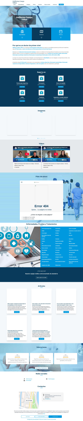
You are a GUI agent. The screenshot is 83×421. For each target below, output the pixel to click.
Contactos (55, 4)
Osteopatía (57, 228)
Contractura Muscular (73, 250)
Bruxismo (57, 252)
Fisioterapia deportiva (46, 228)
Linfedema (57, 245)
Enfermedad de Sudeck (60, 261)
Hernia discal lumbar (73, 245)
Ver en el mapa (29, 400)
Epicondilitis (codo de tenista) (46, 236)
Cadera (43, 241)
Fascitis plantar (58, 243)
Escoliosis (71, 239)
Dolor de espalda (72, 228)
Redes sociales (47, 4)
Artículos (40, 4)
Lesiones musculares (73, 259)
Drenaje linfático (45, 261)
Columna (57, 239)
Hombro (57, 235)
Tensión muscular (73, 257)
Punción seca (58, 254)
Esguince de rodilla (46, 265)
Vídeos (34, 4)
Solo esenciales (41, 416)
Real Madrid (46, 57)
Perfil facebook (29, 378)
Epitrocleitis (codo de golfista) (73, 262)
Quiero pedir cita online (41, 277)
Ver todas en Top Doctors (41, 368)
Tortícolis (57, 250)
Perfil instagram (51, 378)
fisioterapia (52, 62)
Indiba (43, 230)
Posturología (44, 257)
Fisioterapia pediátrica (46, 259)
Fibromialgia (44, 250)
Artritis (57, 259)
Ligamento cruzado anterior (75, 230)
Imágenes (28, 4)
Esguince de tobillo (59, 241)
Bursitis (70, 235)
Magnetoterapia (45, 254)
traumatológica (58, 62)
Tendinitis (57, 230)
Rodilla (43, 239)
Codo (70, 233)
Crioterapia (44, 233)
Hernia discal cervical (46, 245)
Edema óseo (58, 265)
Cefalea (57, 233)
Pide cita (61, 4)
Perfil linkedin (28, 380)
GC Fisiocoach (18, 49)
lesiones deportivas (45, 62)
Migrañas (44, 252)
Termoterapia (72, 252)
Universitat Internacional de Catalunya (27, 52)
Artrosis (71, 254)
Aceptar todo (55, 416)
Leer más (22, 86)
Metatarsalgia (72, 243)
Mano (70, 241)
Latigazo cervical (59, 257)
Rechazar (28, 416)
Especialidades (21, 4)
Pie (42, 243)
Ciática (70, 248)
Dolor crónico (58, 248)
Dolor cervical (45, 248)
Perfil (14, 4)
